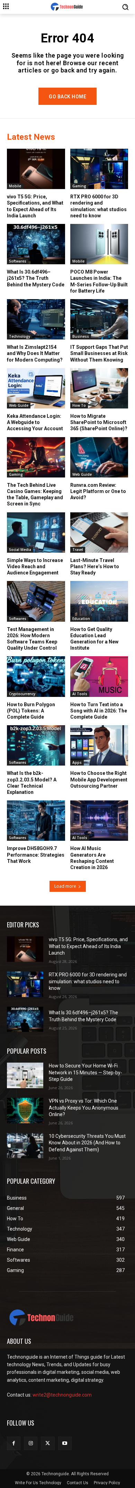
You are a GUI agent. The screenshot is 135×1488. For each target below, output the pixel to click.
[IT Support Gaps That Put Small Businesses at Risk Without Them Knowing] (99, 319)
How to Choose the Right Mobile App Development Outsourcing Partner (98, 779)
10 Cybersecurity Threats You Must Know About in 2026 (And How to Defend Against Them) (87, 1142)
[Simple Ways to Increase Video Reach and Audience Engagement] (36, 532)
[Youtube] (65, 1443)
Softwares (17, 261)
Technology (19, 336)
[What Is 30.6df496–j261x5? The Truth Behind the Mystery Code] (36, 244)
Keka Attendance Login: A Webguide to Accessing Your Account (35, 422)
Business (80, 336)
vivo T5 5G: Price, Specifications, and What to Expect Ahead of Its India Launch (88, 946)
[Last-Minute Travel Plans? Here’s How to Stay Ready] (99, 532)
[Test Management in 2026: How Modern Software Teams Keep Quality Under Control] (36, 601)
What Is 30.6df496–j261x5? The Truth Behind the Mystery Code (35, 278)
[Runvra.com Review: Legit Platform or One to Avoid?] (99, 457)
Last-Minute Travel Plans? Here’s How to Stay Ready (94, 566)
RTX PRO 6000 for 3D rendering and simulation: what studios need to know (88, 981)
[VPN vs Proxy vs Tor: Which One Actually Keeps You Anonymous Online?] (25, 1110)
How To (79, 405)
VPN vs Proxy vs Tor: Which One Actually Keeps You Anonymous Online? (83, 1107)
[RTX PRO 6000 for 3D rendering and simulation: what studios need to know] (99, 169)
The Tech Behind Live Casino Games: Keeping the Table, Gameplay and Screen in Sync (35, 494)
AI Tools (79, 693)
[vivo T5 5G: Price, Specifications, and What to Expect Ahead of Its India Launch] (36, 169)
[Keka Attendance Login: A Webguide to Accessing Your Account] (36, 388)
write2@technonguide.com (62, 1395)
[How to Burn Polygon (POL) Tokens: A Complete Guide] (36, 676)
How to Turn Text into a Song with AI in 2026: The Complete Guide (98, 711)
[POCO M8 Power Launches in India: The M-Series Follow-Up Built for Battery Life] (99, 244)
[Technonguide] (67, 7)
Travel (77, 549)
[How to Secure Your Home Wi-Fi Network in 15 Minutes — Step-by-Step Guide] (25, 1075)
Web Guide (18, 405)
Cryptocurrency (22, 693)
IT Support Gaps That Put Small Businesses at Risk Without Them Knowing (99, 353)
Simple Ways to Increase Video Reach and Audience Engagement (35, 566)
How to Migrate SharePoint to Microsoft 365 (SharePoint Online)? (98, 422)
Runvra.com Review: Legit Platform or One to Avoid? (98, 491)
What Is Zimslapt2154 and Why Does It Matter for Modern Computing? (35, 353)
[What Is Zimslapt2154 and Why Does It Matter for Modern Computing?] (36, 319)
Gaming (79, 186)
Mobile (15, 186)
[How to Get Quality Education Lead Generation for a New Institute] (99, 601)
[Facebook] (13, 1443)
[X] (47, 1443)
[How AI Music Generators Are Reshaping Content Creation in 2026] (99, 820)
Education (81, 618)
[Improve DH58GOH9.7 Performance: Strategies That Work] (36, 820)
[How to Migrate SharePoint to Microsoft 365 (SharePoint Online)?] (99, 388)
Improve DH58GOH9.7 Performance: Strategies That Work (35, 855)
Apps (77, 762)
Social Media (20, 549)
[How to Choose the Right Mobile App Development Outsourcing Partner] (99, 745)
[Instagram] (30, 1443)
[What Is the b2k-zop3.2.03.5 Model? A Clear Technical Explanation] (36, 745)
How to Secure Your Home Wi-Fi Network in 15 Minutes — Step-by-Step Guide (85, 1072)
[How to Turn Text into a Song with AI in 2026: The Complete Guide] (99, 676)
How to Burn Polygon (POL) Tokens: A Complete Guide (31, 711)
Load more (65, 886)
